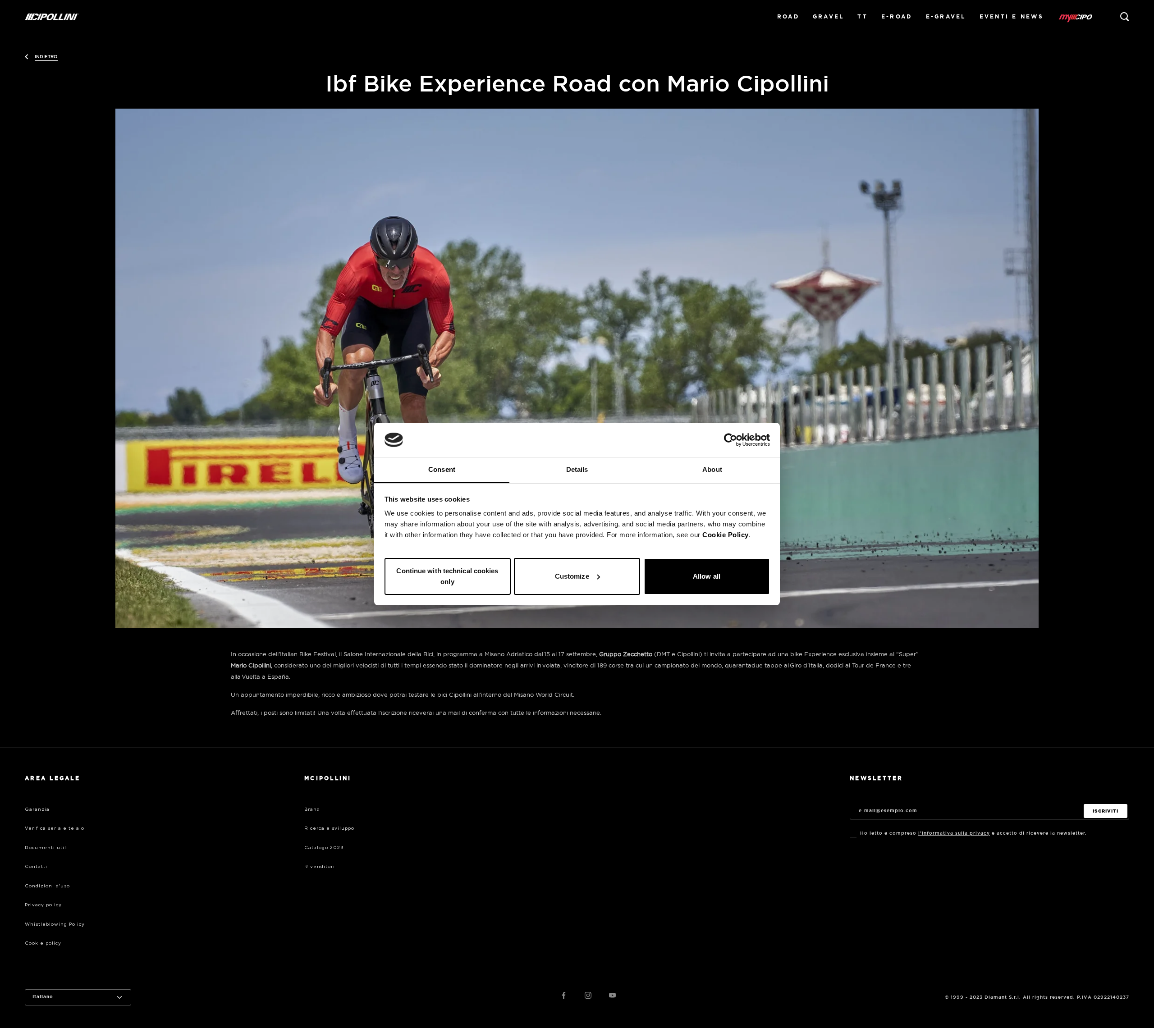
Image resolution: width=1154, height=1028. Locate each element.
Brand (312, 809)
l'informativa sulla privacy (954, 833)
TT (862, 16)
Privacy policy (43, 905)
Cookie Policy (725, 535)
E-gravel (946, 16)
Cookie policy (43, 943)
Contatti (36, 866)
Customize (572, 576)
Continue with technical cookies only (447, 576)
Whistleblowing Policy (55, 924)
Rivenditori (319, 866)
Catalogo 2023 (324, 847)
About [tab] (712, 469)
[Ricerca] (1124, 16)
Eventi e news (1012, 16)
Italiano (42, 997)
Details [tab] (577, 469)
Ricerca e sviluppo (329, 828)
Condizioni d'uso (47, 886)
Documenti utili (46, 847)
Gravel (828, 16)
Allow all (706, 576)
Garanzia (37, 809)
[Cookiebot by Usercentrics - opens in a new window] (730, 440)
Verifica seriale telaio (54, 828)
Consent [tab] (441, 469)
